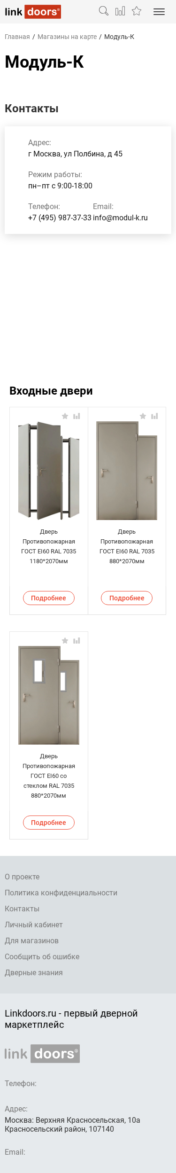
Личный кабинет (34, 924)
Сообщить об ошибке (42, 956)
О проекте (22, 876)
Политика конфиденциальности (61, 892)
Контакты (22, 908)
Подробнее (48, 598)
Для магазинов (32, 940)
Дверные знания (34, 972)
